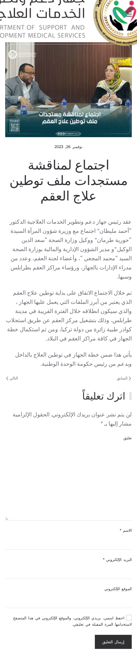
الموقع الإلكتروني (118, 588)
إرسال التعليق (113, 641)
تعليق (127, 437)
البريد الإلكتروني (117, 559)
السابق (123, 378)
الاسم (126, 530)
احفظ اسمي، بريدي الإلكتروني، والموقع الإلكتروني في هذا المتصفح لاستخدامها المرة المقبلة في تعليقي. (72, 621)
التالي (13, 378)
